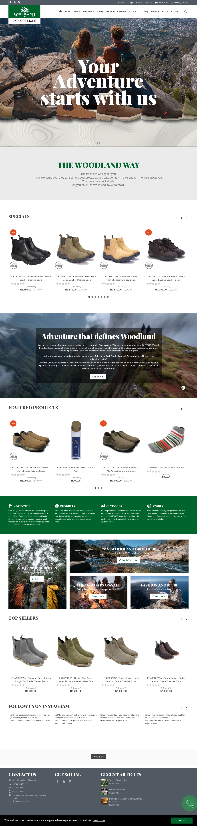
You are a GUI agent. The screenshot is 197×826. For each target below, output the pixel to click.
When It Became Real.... (119, 780)
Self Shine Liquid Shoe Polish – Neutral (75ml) (31, 469)
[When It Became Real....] (104, 782)
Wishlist (148, 3)
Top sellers (23, 618)
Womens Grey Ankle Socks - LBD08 (121, 467)
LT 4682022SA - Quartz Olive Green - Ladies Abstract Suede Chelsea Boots (31, 680)
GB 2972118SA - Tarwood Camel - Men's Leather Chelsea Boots (166, 278)
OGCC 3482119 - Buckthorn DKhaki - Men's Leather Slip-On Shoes (76, 469)
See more (37, 579)
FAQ (145, 11)
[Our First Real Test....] (104, 791)
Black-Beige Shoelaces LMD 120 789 (166, 467)
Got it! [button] (182, 820)
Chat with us (162, 3)
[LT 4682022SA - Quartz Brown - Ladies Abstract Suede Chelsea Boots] (121, 651)
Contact (176, 11)
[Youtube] (63, 781)
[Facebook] (57, 781)
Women (87, 11)
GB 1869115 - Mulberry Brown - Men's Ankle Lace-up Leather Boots (121, 278)
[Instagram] (70, 781)
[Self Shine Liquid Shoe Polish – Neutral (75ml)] (31, 441)
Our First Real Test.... (118, 789)
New (67, 11)
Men (75, 11)
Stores (155, 11)
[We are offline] (189, 803)
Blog (165, 11)
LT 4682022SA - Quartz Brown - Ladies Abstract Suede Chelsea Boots (121, 680)
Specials (19, 216)
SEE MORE (98, 376)
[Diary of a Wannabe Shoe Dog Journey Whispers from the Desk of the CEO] (104, 801)
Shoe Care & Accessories (112, 11)
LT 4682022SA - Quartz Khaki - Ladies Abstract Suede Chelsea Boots (76, 680)
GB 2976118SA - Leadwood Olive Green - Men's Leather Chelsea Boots (31, 278)
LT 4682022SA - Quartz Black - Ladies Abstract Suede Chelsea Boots (166, 641)
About (136, 11)
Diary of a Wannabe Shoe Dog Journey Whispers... (125, 800)
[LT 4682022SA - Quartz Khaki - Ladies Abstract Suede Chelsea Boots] (76, 651)
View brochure (128, 560)
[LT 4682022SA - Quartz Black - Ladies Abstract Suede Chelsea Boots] (166, 631)
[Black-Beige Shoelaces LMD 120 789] (166, 441)
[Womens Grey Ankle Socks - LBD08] (121, 441)
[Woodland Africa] (25, 14)
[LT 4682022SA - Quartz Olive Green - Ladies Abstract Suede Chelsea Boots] (31, 651)
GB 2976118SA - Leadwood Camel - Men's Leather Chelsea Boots (76, 278)
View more (98, 756)
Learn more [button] (99, 820)
